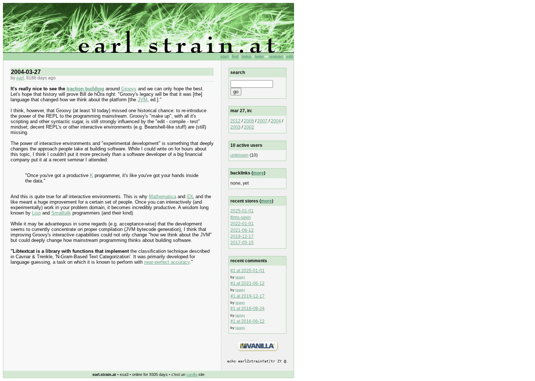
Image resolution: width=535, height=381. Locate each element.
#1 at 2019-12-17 (247, 296)
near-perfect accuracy (167, 262)
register (276, 56)
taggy (240, 277)
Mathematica (162, 196)
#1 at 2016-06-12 (247, 321)
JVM (142, 99)
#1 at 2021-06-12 (247, 283)
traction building (85, 88)
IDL (190, 196)
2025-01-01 (242, 211)
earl (20, 78)
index (246, 56)
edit (289, 56)
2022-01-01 (242, 223)
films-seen (240, 217)
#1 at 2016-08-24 (247, 308)
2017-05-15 (242, 242)
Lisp (36, 213)
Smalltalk (61, 213)
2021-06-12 (242, 230)
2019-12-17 (242, 236)
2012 (235, 121)
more (258, 173)
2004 (276, 121)
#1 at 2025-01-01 (247, 270)
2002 (249, 127)
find (235, 56)
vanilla (191, 374)
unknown (239, 155)
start (225, 56)
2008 (249, 121)
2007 (262, 121)
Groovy (128, 88)
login (259, 56)
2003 (235, 127)
